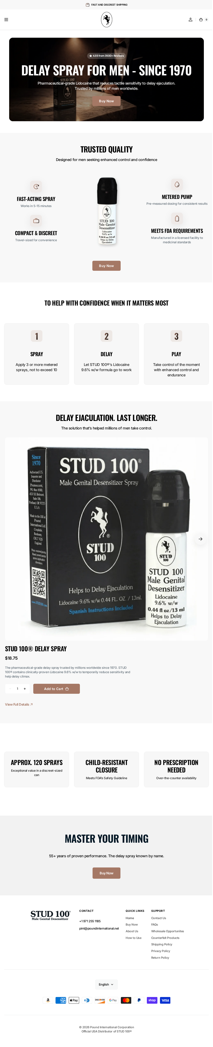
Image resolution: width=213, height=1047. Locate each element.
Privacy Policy (159, 948)
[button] (6, 19)
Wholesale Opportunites (166, 928)
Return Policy (158, 955)
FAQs (153, 921)
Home (128, 915)
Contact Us (157, 915)
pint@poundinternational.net (98, 926)
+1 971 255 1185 (88, 918)
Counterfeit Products (164, 935)
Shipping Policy (160, 941)
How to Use (132, 935)
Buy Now (105, 100)
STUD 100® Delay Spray (36, 645)
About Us (130, 928)
